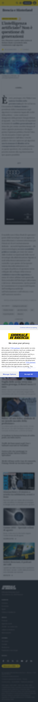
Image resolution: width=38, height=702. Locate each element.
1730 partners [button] (15, 348)
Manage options (9, 374)
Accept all (28, 374)
